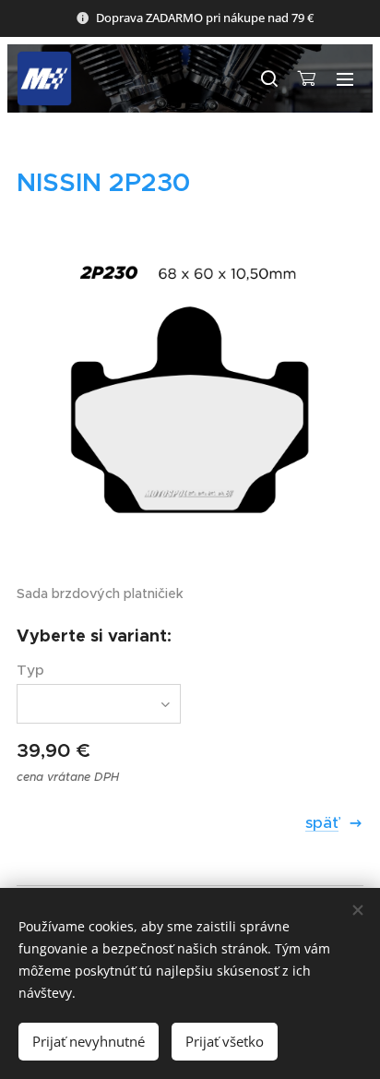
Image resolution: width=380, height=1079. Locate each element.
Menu (345, 78)
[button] (268, 78)
